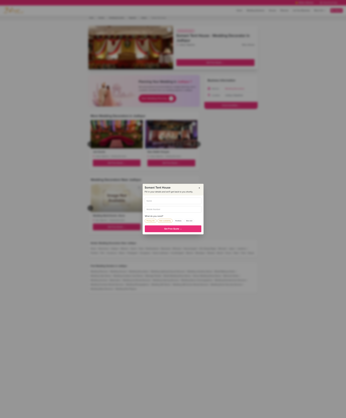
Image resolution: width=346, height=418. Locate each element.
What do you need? (154, 216)
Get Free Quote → (173, 228)
